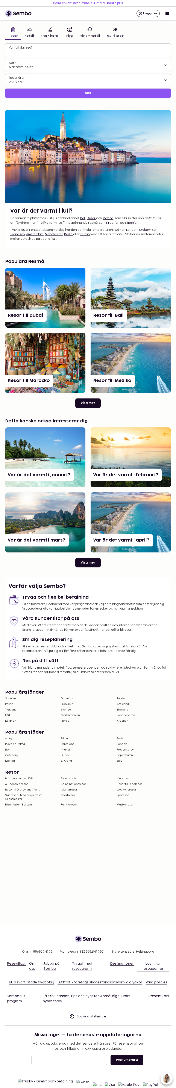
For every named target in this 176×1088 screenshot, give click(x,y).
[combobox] (88, 52)
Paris (120, 738)
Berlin (68, 234)
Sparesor (123, 795)
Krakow (144, 230)
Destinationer (122, 964)
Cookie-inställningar (91, 1016)
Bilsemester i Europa (18, 804)
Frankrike (67, 704)
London (132, 230)
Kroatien (113, 223)
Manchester (54, 234)
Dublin (85, 234)
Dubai (91, 218)
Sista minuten (69, 778)
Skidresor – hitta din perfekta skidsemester (23, 797)
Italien (9, 704)
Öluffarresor (69, 789)
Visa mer (88, 403)
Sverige (66, 709)
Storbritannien (70, 715)
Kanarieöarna (126, 715)
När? (12, 63)
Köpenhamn (125, 755)
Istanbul (10, 760)
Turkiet (121, 698)
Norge (65, 720)
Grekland (123, 704)
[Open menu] (167, 13)
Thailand (122, 709)
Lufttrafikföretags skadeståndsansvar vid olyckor (100, 982)
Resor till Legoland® (129, 784)
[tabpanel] (88, 70)
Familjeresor (69, 804)
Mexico (108, 218)
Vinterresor (124, 778)
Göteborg (11, 755)
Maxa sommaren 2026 (19, 778)
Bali (82, 218)
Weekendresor (126, 789)
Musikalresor (125, 804)
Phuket (65, 749)
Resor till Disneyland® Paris (22, 789)
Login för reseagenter (153, 966)
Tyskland (11, 709)
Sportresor (68, 795)
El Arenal (67, 760)
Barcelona (67, 744)
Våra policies (156, 982)
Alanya (9, 738)
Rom (8, 749)
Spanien (132, 223)
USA (7, 715)
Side (119, 760)
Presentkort (158, 996)
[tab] (13, 32)
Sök (88, 93)
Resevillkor (16, 964)
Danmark (67, 698)
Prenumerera (127, 1059)
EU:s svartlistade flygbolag (31, 982)
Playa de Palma (15, 744)
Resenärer (17, 78)
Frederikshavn (126, 749)
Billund (65, 738)
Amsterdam (35, 234)
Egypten (10, 720)
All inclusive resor (16, 784)
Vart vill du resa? (20, 47)
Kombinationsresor (73, 784)
